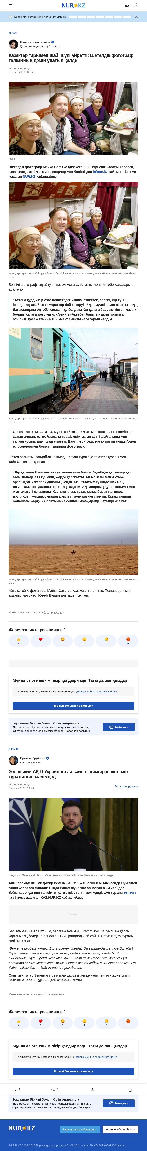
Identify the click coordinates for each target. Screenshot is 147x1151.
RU (127, 5)
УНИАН (130, 893)
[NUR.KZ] (73, 5)
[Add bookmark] (130, 1090)
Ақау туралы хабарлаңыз (80, 1129)
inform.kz (100, 172)
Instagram (121, 726)
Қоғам (13, 33)
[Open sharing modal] (92, 1089)
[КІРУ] (136, 6)
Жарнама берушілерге (120, 1129)
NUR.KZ (29, 176)
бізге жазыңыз (54, 612)
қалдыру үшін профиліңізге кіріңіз (96, 691)
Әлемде (14, 749)
